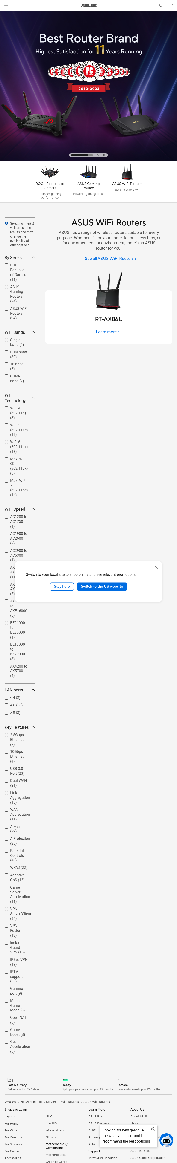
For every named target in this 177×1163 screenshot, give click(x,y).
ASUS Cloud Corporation (147, 1158)
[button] (6, 5)
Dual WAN (13, 779)
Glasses (51, 1137)
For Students (13, 1144)
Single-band (14, 339)
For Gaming (13, 1151)
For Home (11, 1124)
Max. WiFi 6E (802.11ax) (15, 460)
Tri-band (11, 363)
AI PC (92, 1130)
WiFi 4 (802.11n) (13, 409)
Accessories (13, 1158)
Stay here (62, 586)
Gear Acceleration (15, 1042)
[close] (156, 567)
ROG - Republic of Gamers (17, 266)
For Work (11, 1130)
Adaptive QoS (16, 874)
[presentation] (6, 223)
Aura (91, 1144)
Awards (135, 1130)
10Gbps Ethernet (11, 752)
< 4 (7, 696)
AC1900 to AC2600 (13, 534)
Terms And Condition (102, 1158)
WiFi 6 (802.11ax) (13, 443)
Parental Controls (11, 851)
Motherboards (56, 1155)
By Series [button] (13, 257)
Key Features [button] (17, 727)
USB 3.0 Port (15, 767)
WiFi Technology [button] (15, 398)
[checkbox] (18, 272)
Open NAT (13, 1016)
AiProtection (14, 837)
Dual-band (13, 351)
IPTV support (15, 970)
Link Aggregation (14, 793)
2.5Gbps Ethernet (11, 735)
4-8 (7, 704)
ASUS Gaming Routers (16, 288)
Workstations (55, 1130)
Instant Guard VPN (16, 943)
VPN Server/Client (15, 910)
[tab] (72, 155)
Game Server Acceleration (15, 888)
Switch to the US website (102, 586)
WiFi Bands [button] (15, 332)
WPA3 (9, 866)
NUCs (50, 1116)
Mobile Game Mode (15, 1001)
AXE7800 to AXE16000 (14, 602)
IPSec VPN (13, 958)
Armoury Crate (98, 1137)
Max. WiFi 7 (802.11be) (14, 481)
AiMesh (11, 825)
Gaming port (15, 987)
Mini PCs (52, 1123)
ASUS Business (98, 1123)
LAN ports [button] (14, 690)
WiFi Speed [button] (15, 509)
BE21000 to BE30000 (14, 623)
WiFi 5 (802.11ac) (13, 426)
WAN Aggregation (14, 810)
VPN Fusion (14, 924)
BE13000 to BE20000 (14, 645)
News (134, 1123)
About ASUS (139, 1116)
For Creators (13, 1137)
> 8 (7, 711)
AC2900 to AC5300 (13, 551)
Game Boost (15, 1028)
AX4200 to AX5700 (13, 667)
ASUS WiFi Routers (13, 309)
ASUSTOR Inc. (140, 1151)
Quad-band (14, 375)
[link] (88, 5)
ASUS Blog (96, 1116)
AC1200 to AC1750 (13, 517)
